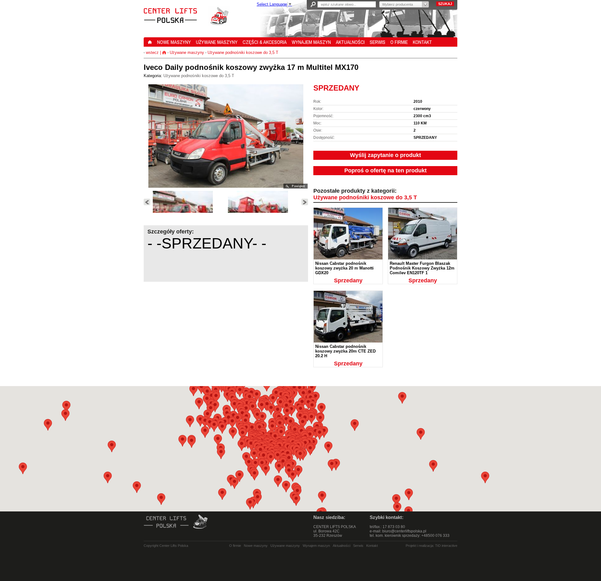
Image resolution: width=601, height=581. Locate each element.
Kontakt (372, 545)
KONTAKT (422, 42)
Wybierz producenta (397, 4)
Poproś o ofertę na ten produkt (385, 170)
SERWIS (377, 42)
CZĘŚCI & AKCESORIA (265, 42)
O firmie (235, 545)
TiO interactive (446, 545)
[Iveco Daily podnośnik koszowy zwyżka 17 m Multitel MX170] (189, 211)
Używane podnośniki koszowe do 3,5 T (243, 52)
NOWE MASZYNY (174, 42)
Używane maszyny (187, 52)
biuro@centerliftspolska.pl (404, 531)
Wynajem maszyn (316, 545)
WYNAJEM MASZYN (311, 42)
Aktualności (341, 545)
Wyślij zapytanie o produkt (385, 155)
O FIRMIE (399, 42)
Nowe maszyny (256, 545)
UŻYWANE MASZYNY (217, 42)
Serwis (358, 545)
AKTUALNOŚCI (350, 42)
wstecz (152, 52)
